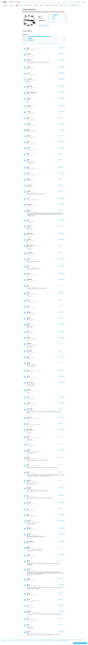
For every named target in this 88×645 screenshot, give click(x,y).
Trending (36, 5)
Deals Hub (19, 5)
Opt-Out (79, 643)
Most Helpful (34, 43)
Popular (6, 5)
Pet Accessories (54, 5)
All (23, 43)
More (79, 5)
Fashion (41, 5)
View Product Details (44, 25)
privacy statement (48, 639)
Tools (66, 5)
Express (12, 5)
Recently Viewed (28, 5)
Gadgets (61, 5)
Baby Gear (47, 5)
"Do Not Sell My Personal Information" (60, 640)
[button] (72, 1)
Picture (27, 43)
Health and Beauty (73, 5)
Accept (75, 643)
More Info (84, 643)
